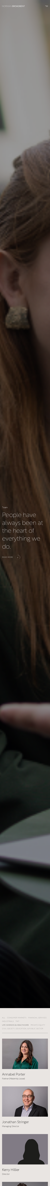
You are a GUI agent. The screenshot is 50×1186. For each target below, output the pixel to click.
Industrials (8, 1021)
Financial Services (37, 1018)
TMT (17, 1021)
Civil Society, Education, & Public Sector (22, 1029)
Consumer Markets (16, 1018)
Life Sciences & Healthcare (15, 1025)
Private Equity (38, 1025)
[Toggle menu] (46, 6)
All (3, 1018)
